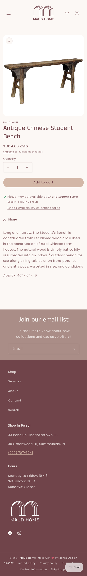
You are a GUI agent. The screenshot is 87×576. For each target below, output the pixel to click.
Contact (14, 400)
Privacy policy (48, 563)
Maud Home (28, 558)
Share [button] (12, 219)
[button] (8, 13)
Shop (12, 372)
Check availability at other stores (33, 208)
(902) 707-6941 (20, 452)
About (13, 391)
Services (14, 381)
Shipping (8, 151)
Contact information (33, 569)
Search (13, 410)
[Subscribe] (74, 349)
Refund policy (27, 563)
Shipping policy (61, 569)
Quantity (9, 159)
